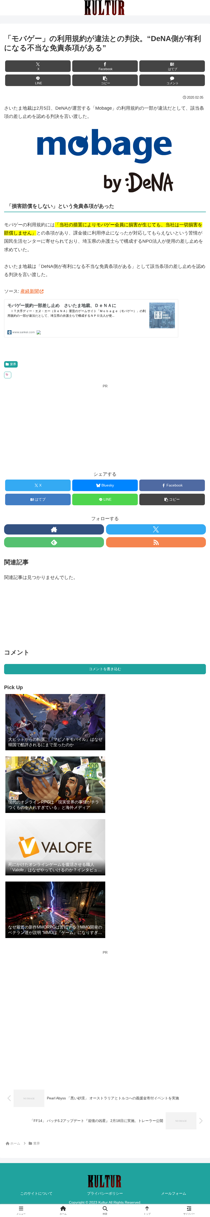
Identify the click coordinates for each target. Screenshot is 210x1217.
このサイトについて (36, 1193)
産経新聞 (29, 291)
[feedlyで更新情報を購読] (54, 542)
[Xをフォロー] (156, 529)
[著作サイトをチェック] (54, 529)
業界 (13, 364)
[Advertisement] (105, 426)
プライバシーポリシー (105, 1193)
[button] (105, 80)
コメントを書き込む (105, 669)
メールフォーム (173, 1193)
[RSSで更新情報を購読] (156, 542)
